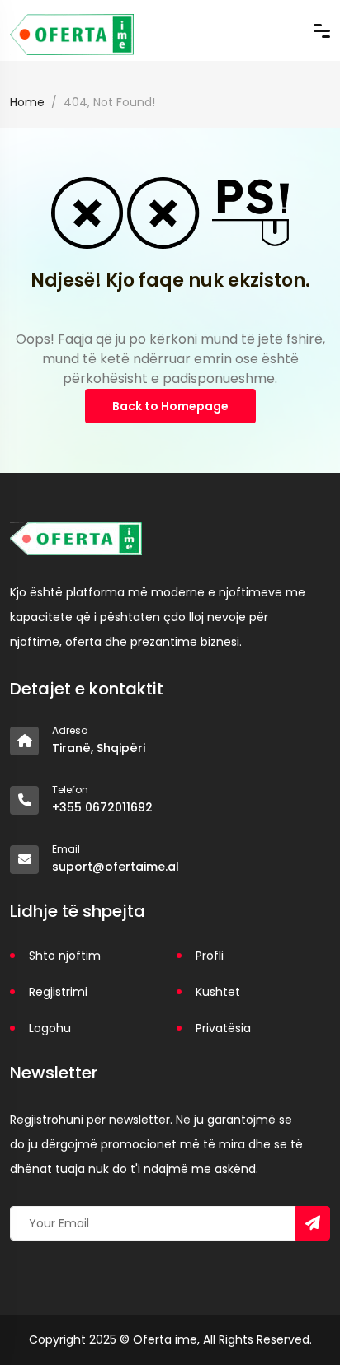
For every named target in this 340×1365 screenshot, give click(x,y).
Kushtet (218, 992)
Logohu (50, 1028)
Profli (210, 955)
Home (27, 102)
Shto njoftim (65, 955)
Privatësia (223, 1028)
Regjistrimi (58, 992)
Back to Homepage (170, 406)
